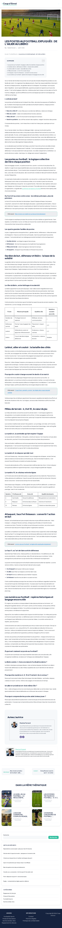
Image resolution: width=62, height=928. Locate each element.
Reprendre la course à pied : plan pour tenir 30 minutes (17, 848)
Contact (31, 916)
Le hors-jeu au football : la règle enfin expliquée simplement (19, 797)
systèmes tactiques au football (31, 188)
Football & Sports (17, 800)
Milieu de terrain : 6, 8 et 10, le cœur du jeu (19, 70)
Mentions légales (31, 918)
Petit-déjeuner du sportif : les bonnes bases (15, 876)
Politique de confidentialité (31, 921)
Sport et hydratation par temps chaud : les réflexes (16, 862)
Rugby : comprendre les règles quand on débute (16, 881)
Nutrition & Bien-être (8, 901)
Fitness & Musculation (9, 896)
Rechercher (6, 835)
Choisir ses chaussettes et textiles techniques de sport (17, 858)
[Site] (23, 737)
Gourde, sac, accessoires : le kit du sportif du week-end (18, 872)
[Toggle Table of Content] (42, 60)
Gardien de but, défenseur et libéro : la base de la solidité (23, 66)
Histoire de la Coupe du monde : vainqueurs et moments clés (19, 853)
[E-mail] (21, 737)
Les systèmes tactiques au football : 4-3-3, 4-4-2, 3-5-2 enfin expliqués (51, 797)
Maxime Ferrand (25, 723)
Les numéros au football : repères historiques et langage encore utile (26, 74)
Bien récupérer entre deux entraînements (14, 867)
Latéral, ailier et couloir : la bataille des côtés (19, 68)
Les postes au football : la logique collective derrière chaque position (26, 64)
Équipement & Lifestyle (9, 893)
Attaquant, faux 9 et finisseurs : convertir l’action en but (22, 72)
